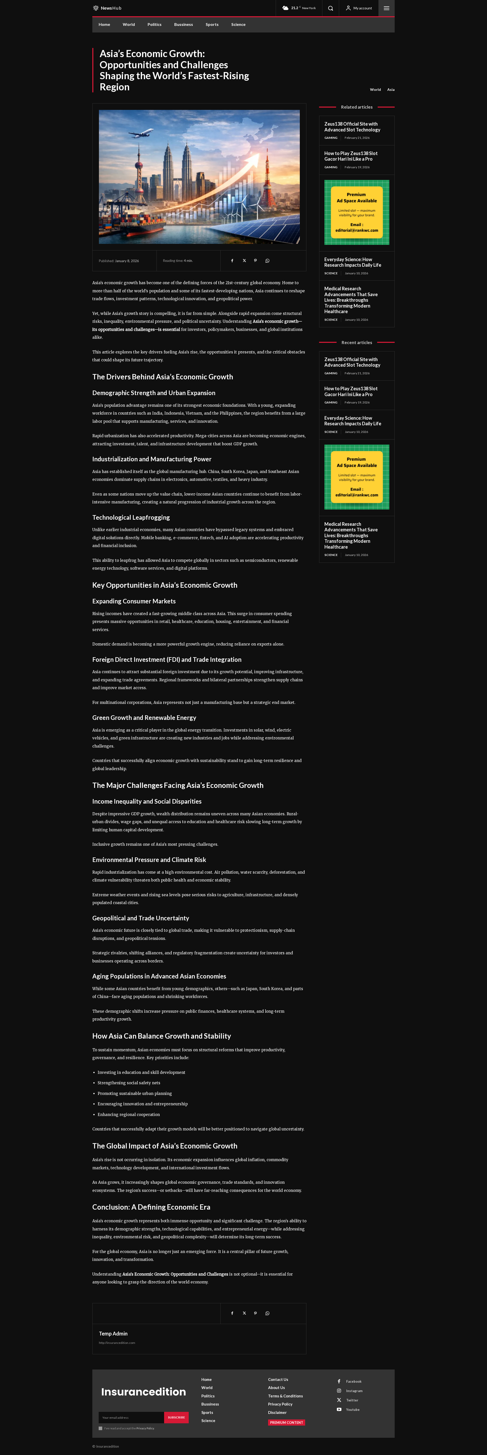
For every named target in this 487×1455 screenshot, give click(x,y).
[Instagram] (339, 1391)
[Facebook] (232, 261)
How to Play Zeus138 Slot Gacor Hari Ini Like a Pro (351, 156)
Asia (391, 89)
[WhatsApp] (267, 261)
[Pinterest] (255, 261)
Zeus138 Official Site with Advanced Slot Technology (352, 126)
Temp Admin (113, 1333)
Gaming (330, 138)
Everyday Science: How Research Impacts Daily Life (352, 262)
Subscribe (176, 1417)
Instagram (354, 1391)
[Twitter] (244, 261)
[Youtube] (339, 1409)
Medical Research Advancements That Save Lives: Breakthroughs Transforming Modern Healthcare (351, 300)
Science (331, 273)
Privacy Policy (145, 1428)
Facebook (353, 1381)
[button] (330, 8)
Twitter (352, 1400)
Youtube (353, 1410)
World (375, 89)
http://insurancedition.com (117, 1343)
